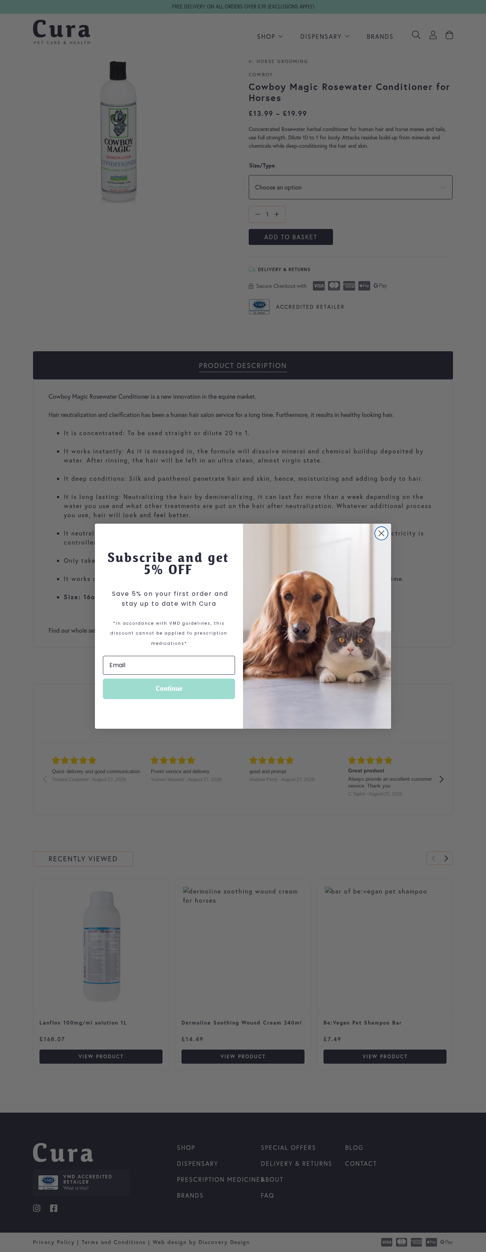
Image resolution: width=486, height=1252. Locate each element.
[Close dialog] (381, 533)
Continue (169, 688)
